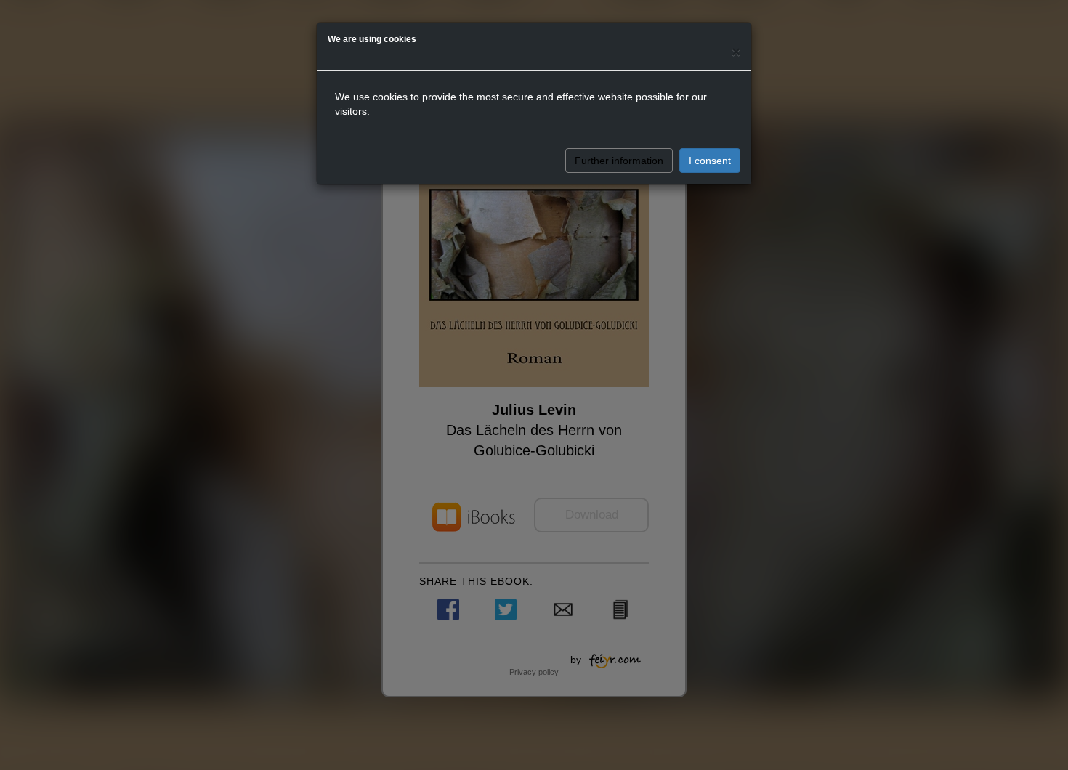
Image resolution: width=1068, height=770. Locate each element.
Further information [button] (619, 160)
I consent (710, 160)
